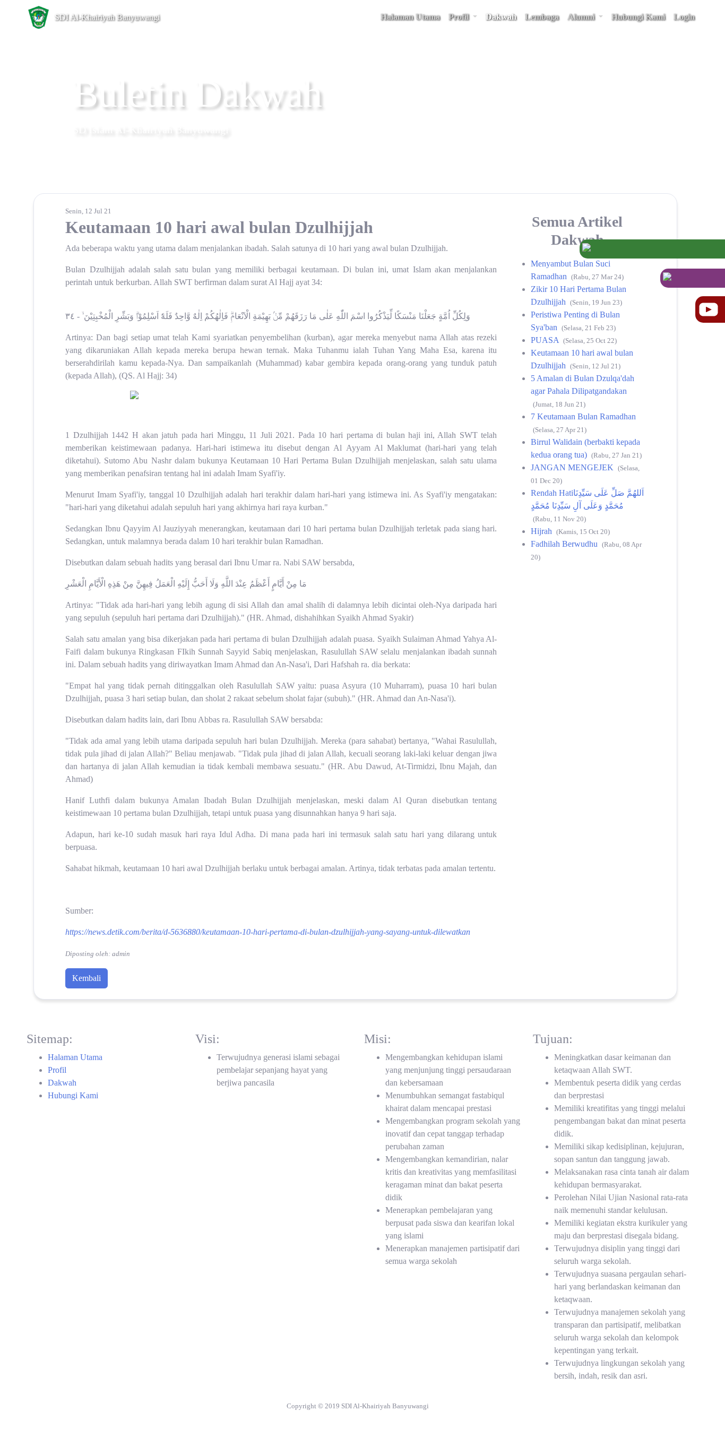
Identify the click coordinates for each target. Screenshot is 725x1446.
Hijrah (542, 531)
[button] (462, 17)
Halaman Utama (75, 1057)
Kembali (86, 978)
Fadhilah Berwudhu (565, 543)
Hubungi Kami (73, 1095)
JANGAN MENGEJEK (573, 467)
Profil (57, 1069)
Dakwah (62, 1082)
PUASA (546, 340)
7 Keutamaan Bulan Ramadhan (583, 416)
